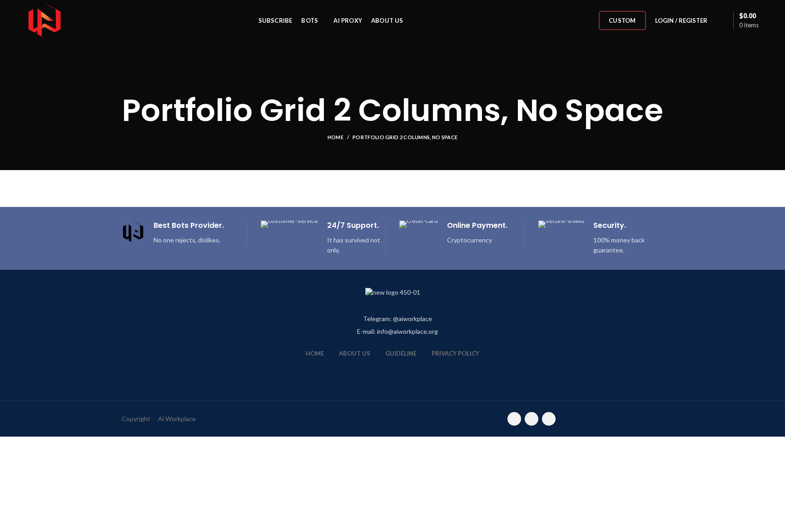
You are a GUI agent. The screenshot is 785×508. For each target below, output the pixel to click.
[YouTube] (531, 419)
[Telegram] (549, 419)
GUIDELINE (401, 353)
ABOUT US (354, 353)
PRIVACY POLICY (455, 353)
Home (335, 137)
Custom (622, 20)
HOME (315, 353)
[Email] (514, 419)
